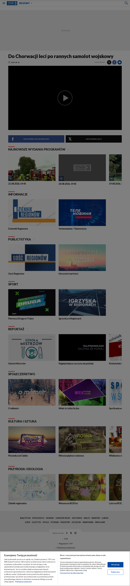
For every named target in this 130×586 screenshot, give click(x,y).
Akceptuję (115, 565)
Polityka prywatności (23, 582)
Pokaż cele (115, 572)
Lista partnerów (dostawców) (71, 573)
